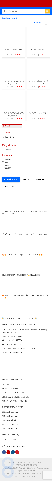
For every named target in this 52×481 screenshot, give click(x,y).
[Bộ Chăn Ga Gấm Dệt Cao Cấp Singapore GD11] (13, 68)
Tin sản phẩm (38, 179)
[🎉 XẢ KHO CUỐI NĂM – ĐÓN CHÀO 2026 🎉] (26, 307)
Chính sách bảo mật (9, 429)
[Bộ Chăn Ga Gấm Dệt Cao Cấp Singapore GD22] (38, 68)
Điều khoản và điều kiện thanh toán (15, 397)
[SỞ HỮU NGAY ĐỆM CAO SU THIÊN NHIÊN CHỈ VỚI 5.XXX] (26, 223)
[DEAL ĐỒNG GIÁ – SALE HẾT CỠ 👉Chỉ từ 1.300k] (26, 264)
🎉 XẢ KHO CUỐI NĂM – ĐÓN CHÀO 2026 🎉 (19, 318)
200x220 (7, 168)
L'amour (7, 150)
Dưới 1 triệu (9, 137)
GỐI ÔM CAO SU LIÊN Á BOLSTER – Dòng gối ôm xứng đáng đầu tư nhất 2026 (25, 212)
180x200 (7, 165)
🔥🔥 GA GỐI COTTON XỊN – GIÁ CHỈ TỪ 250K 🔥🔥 (22, 255)
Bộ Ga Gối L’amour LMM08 (13, 49)
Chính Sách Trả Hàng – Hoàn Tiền (15, 401)
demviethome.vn (16, 353)
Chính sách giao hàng (10, 412)
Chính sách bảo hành (10, 416)
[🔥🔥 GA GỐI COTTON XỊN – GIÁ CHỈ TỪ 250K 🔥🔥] (26, 243)
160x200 (7, 163)
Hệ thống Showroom (10, 389)
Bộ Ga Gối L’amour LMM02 (38, 49)
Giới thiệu (6, 385)
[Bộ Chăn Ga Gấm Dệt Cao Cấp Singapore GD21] (13, 100)
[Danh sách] (48, 23)
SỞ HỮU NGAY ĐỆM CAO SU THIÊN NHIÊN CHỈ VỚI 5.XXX (24, 234)
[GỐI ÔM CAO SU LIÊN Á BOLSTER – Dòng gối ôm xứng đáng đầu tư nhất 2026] (26, 200)
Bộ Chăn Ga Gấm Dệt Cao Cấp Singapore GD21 (14, 114)
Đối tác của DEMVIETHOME (13, 393)
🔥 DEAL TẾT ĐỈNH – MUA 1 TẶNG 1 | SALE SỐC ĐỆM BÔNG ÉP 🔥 (25, 296)
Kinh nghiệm (9, 186)
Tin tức (26, 179)
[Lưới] (44, 23)
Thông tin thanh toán (10, 424)
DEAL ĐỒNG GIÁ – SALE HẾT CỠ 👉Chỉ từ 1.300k (21, 275)
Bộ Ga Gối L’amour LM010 (38, 113)
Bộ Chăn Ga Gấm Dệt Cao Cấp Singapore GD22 (38, 82)
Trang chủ (6, 18)
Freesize (7, 160)
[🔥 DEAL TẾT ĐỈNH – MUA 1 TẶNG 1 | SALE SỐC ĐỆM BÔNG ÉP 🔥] (26, 284)
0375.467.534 (17, 340)
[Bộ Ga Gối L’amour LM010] (38, 100)
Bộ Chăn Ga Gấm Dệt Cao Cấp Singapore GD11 (14, 82)
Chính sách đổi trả (9, 420)
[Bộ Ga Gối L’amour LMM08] (13, 36)
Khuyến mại (11, 179)
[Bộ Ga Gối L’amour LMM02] (38, 36)
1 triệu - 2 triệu (10, 140)
